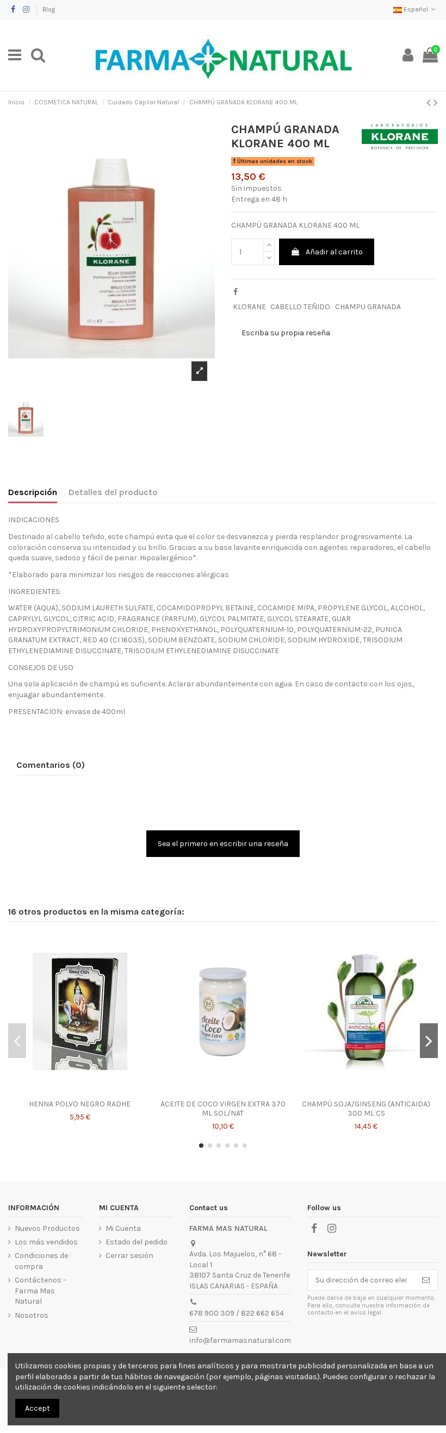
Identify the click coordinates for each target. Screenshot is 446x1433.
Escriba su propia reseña (285, 332)
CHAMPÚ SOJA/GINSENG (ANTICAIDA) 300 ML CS (366, 1108)
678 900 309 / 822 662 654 (236, 1313)
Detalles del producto (113, 492)
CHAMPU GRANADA (368, 306)
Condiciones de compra (41, 1261)
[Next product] (435, 102)
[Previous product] (429, 102)
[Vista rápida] (80, 1090)
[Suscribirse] (425, 1280)
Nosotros (31, 1315)
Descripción (32, 492)
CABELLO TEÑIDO (300, 306)
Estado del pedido (137, 1242)
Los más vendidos (46, 1242)
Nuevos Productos (47, 1228)
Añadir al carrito (334, 251)
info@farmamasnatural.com (240, 1340)
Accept (37, 1408)
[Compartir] (235, 292)
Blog (48, 9)
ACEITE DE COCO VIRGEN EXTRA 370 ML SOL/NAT (223, 1108)
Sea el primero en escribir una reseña (223, 843)
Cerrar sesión (129, 1255)
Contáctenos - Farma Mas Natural (40, 1290)
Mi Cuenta (123, 1228)
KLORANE (249, 306)
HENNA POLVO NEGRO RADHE (80, 1104)
